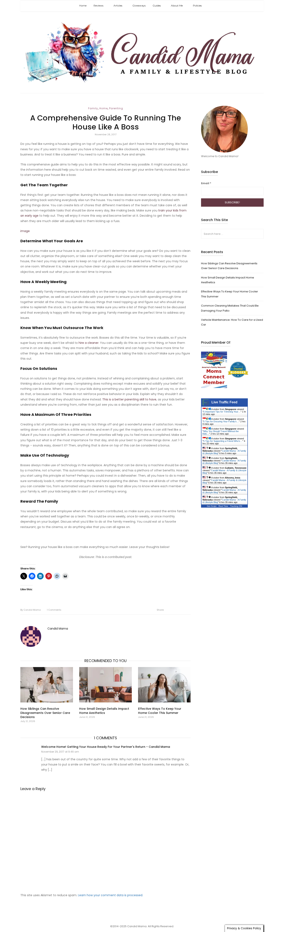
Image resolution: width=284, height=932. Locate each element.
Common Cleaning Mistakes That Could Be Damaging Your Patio (230, 308)
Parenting (116, 108)
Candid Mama (30, 609)
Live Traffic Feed (224, 402)
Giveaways (139, 5)
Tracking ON (236, 506)
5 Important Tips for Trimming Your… (222, 411)
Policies (197, 5)
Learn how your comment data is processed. (110, 895)
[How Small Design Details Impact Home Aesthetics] (105, 684)
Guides (157, 5)
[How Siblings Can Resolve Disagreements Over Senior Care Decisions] (46, 684)
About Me (177, 5)
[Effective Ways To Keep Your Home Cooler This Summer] (164, 684)
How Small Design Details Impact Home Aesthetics (104, 711)
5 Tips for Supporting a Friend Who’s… (222, 441)
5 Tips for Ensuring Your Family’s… (221, 421)
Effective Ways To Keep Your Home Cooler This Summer (159, 711)
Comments (54, 609)
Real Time (223, 506)
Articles (118, 5)
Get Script (211, 506)
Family (93, 108)
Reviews (98, 5)
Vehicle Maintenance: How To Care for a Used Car (232, 322)
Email (206, 183)
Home (82, 5)
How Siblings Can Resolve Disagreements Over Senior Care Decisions (45, 713)
